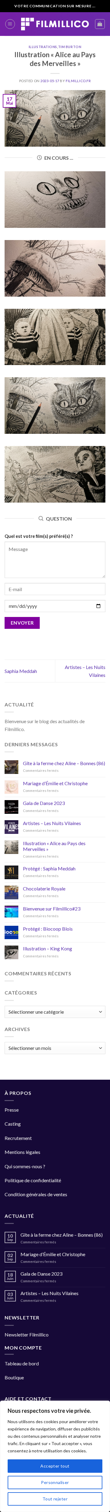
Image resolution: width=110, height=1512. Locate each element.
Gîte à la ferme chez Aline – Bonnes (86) (64, 763)
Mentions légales (22, 1152)
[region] (55, 1456)
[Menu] (10, 24)
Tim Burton (70, 47)
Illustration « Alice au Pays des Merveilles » (54, 846)
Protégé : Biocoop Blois (48, 929)
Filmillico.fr (78, 81)
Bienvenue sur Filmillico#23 (51, 908)
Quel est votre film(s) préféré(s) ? (39, 536)
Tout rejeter (55, 1498)
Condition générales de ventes (36, 1194)
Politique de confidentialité (33, 1180)
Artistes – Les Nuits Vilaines (52, 823)
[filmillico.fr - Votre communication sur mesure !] (55, 24)
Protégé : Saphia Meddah (49, 868)
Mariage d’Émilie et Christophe (55, 783)
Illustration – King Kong (47, 948)
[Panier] (100, 24)
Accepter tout (54, 1465)
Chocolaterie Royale (44, 888)
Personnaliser (55, 1482)
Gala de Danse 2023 (44, 803)
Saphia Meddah (21, 671)
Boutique (14, 1377)
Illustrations (43, 47)
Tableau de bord (22, 1363)
